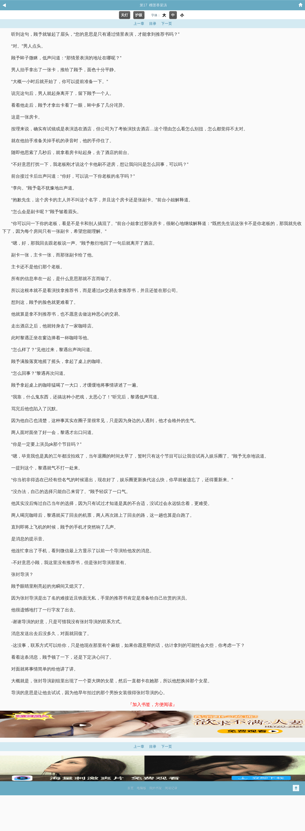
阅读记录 (171, 788)
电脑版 (141, 788)
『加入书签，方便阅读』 (152, 704)
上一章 (139, 23)
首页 (130, 788)
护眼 (138, 15)
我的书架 (155, 788)
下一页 (166, 23)
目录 (152, 23)
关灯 (124, 15)
